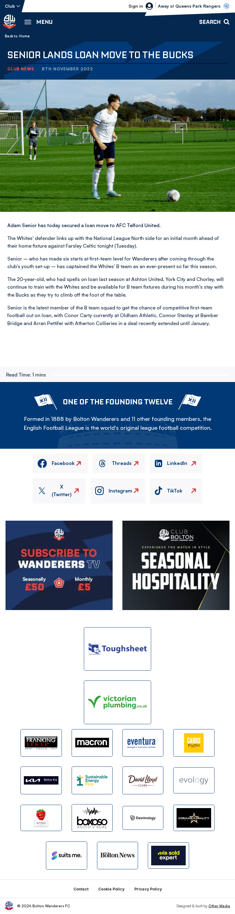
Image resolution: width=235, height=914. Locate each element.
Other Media (219, 906)
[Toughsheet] (117, 649)
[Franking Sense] (41, 743)
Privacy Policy (148, 889)
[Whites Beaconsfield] (41, 818)
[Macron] (92, 743)
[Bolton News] (117, 855)
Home (24, 36)
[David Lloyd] (142, 780)
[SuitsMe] (66, 855)
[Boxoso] (92, 818)
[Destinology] (142, 818)
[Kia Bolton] (41, 780)
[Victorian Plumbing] (117, 702)
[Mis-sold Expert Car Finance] (168, 855)
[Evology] (193, 780)
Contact (80, 889)
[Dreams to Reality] (193, 818)
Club (10, 6)
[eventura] (142, 743)
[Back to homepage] (9, 21)
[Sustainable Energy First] (92, 780)
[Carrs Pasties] (193, 743)
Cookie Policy (111, 889)
